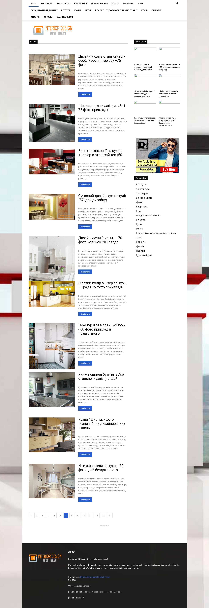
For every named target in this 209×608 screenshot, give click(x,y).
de (73, 598)
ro (97, 592)
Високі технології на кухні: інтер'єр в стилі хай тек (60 (100, 153)
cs (86, 592)
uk (115, 592)
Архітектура (63, 3)
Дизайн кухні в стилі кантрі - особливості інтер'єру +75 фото (101, 60)
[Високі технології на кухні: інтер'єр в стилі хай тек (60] (52, 161)
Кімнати (156, 10)
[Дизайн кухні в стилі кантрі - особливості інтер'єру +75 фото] (52, 69)
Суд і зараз (80, 3)
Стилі (144, 10)
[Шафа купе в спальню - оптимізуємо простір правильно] (170, 81)
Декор (115, 3)
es (80, 598)
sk (101, 592)
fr (69, 598)
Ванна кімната (99, 3)
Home (34, 3)
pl (89, 592)
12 (97, 515)
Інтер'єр (65, 10)
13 (103, 515)
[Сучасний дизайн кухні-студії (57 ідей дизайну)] (52, 207)
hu (78, 592)
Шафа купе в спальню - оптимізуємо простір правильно (169, 93)
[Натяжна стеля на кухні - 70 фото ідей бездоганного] (52, 481)
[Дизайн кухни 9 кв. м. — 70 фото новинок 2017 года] (52, 270)
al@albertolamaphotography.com (94, 577)
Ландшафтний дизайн (44, 10)
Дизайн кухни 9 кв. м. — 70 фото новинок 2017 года (100, 240)
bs (111, 592)
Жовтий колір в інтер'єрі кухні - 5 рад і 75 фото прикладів (102, 285)
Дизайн (35, 17)
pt (76, 598)
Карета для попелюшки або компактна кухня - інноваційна (144, 120)
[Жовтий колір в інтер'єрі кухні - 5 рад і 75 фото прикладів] (52, 294)
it (83, 598)
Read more (85, 94)
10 (84, 515)
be (74, 592)
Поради (48, 17)
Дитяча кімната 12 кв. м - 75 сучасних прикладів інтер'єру (169, 67)
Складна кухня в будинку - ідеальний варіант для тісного (143, 67)
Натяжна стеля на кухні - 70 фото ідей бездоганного (100, 468)
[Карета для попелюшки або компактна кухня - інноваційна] (145, 108)
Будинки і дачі (64, 17)
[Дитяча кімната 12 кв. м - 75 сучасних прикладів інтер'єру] (170, 55)
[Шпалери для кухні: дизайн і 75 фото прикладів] (52, 123)
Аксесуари (46, 3)
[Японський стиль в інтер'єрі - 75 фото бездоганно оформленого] (170, 108)
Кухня (77, 10)
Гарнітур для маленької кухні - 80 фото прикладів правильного (102, 329)
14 (110, 515)
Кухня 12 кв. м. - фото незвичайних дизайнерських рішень (101, 423)
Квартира (128, 3)
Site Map (72, 580)
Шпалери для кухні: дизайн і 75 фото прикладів (101, 108)
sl (104, 592)
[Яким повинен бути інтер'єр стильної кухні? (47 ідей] (52, 389)
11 (90, 515)
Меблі (88, 10)
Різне (140, 3)
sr (107, 592)
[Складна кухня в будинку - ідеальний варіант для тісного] (145, 55)
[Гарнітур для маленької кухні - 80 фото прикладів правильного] (52, 346)
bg (119, 592)
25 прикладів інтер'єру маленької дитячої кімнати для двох (144, 93)
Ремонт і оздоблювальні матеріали (116, 10)
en (70, 592)
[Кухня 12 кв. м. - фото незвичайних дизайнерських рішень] (52, 434)
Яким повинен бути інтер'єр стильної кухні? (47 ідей (101, 376)
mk (93, 592)
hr (82, 592)
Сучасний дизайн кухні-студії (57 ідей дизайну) (102, 198)
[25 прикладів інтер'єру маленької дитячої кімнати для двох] (145, 81)
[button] (177, 3)
